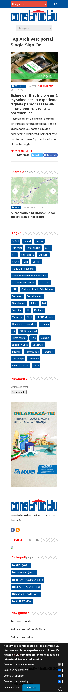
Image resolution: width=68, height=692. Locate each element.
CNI (26, 261)
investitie (17, 310)
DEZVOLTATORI (24, 586)
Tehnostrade (32, 351)
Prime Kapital (19, 337)
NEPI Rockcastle (45, 317)
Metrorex (17, 317)
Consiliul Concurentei (23, 282)
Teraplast (48, 351)
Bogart (27, 240)
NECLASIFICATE (24, 594)
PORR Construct (28, 330)
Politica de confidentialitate (28, 629)
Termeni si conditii (22, 621)
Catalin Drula (33, 247)
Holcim (33, 303)
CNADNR (43, 254)
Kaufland (39, 310)
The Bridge (18, 358)
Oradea (45, 324)
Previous (15, 191)
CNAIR (15, 261)
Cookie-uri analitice (14, 675)
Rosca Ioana (45, 86)
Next (53, 191)
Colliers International (23, 268)
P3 (13, 330)
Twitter (38, 155)
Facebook (52, 155)
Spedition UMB (20, 344)
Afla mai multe (11, 687)
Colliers (36, 261)
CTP (14, 289)
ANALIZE (20, 601)
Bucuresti (17, 247)
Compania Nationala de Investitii (29, 275)
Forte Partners (34, 296)
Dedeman (17, 296)
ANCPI (15, 240)
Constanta (44, 282)
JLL (28, 310)
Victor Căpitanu (20, 365)
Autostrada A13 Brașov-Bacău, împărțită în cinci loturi (34, 214)
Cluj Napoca (27, 254)
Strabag (16, 351)
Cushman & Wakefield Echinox (37, 289)
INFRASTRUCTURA (25, 579)
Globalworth (18, 303)
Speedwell (38, 344)
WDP (36, 365)
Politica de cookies (22, 637)
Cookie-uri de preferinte (16, 670)
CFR (14, 254)
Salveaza (31, 687)
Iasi (44, 303)
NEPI (29, 317)
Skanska (45, 337)
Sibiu (33, 337)
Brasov (39, 240)
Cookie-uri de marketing (16, 681)
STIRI (17, 207)
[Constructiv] (34, 20)
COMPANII (20, 86)
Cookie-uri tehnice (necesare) (19, 664)
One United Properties (24, 324)
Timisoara (33, 358)
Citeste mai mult (21, 151)
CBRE (48, 247)
